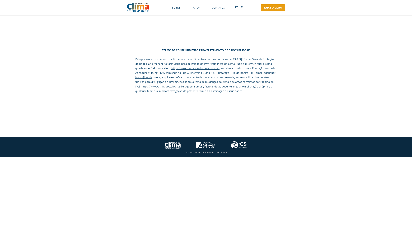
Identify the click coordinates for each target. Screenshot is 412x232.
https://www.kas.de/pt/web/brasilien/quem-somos (171, 86)
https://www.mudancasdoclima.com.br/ (195, 68)
